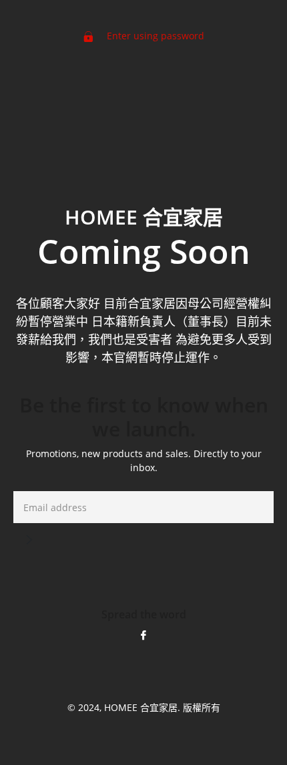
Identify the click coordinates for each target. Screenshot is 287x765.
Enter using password (154, 35)
